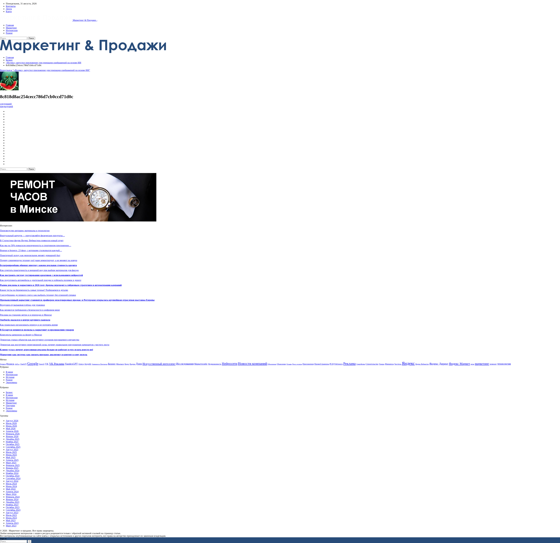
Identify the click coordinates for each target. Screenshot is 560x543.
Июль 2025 (11, 452)
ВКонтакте (120, 364)
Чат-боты (397, 364)
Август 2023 (12, 512)
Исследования (185, 363)
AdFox (17, 364)
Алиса (81, 364)
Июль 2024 (11, 483)
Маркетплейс (201, 364)
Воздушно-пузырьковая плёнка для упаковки (22, 305)
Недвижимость (214, 364)
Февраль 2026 (13, 434)
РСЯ (332, 364)
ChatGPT (23, 364)
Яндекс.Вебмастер (422, 364)
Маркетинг (11, 28)
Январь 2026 (12, 436)
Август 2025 (12, 449)
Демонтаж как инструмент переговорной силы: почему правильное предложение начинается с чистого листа (54, 344)
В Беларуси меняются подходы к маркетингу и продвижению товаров (37, 330)
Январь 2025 (12, 468)
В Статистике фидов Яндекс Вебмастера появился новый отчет (31, 240)
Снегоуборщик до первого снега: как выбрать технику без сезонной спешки (38, 295)
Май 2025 (10, 457)
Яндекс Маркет (459, 363)
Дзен (139, 363)
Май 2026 (10, 428)
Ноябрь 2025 (12, 441)
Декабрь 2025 (12, 439)
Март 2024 (11, 494)
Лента (9, 9)
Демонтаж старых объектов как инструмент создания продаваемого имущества (39, 339)
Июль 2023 (11, 515)
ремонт (493, 364)
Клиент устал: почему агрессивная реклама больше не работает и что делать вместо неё (46, 349)
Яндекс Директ (438, 363)
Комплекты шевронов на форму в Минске (21, 335)
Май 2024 (10, 489)
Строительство (372, 364)
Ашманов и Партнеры (99, 364)
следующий (6, 104)
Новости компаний (252, 363)
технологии (504, 363)
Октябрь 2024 (12, 476)
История (10, 377)
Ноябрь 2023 (12, 504)
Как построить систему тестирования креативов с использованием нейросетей (41, 275)
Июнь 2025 (11, 455)
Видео (127, 364)
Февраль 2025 (13, 465)
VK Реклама (56, 363)
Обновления (272, 364)
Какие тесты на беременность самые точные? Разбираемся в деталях (34, 290)
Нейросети (229, 363)
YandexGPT (71, 363)
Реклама (349, 363)
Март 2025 (11, 462)
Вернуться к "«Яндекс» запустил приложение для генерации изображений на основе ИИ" (45, 70)
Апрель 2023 (12, 523)
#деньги (3, 364)
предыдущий (6, 106)
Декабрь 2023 (12, 502)
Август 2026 (12, 420)
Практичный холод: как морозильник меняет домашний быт (30, 255)
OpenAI (41, 364)
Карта (9, 11)
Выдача (132, 364)
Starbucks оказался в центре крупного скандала (25, 320)
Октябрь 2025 (12, 444)
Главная (10, 25)
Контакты (11, 6)
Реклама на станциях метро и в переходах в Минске (26, 315)
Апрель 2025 (12, 460)
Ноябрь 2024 (12, 473)
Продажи (10, 405)
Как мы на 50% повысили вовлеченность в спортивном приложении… (35, 245)
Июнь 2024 (11, 486)
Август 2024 (12, 481)
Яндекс (408, 363)
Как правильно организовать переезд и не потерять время (29, 325)
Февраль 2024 (13, 497)
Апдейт (87, 364)
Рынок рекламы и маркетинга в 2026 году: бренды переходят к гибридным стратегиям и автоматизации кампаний (61, 285)
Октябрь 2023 (12, 507)
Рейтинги (338, 364)
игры (472, 364)
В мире (9, 372)
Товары (381, 364)
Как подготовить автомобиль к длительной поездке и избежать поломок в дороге (40, 280)
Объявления (281, 364)
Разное (9, 33)
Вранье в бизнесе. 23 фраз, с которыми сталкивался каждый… (31, 250)
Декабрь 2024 (12, 470)
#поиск (10, 363)
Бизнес (112, 363)
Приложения (308, 364)
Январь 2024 (12, 499)
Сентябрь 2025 (13, 447)
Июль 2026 (11, 423)
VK (47, 364)
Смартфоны (360, 364)
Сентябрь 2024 (13, 478)
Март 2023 (11, 525)
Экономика (11, 382)
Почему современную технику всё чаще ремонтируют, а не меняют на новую (38, 260)
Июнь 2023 (11, 518)
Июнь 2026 (11, 426)
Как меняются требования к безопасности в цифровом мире (30, 310)
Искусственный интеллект (159, 363)
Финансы (389, 364)
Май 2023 (10, 520)
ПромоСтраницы (321, 364)
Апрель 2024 (12, 491)
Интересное (12, 30)
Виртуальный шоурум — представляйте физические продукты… (32, 235)
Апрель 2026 (12, 431)
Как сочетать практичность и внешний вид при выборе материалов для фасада (39, 270)
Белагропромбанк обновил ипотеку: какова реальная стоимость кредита (38, 265)
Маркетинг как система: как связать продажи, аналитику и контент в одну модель (43, 354)
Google (32, 363)
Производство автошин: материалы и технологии (25, 230)
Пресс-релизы (297, 364)
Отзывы (289, 364)
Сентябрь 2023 (13, 510)
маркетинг (482, 363)
